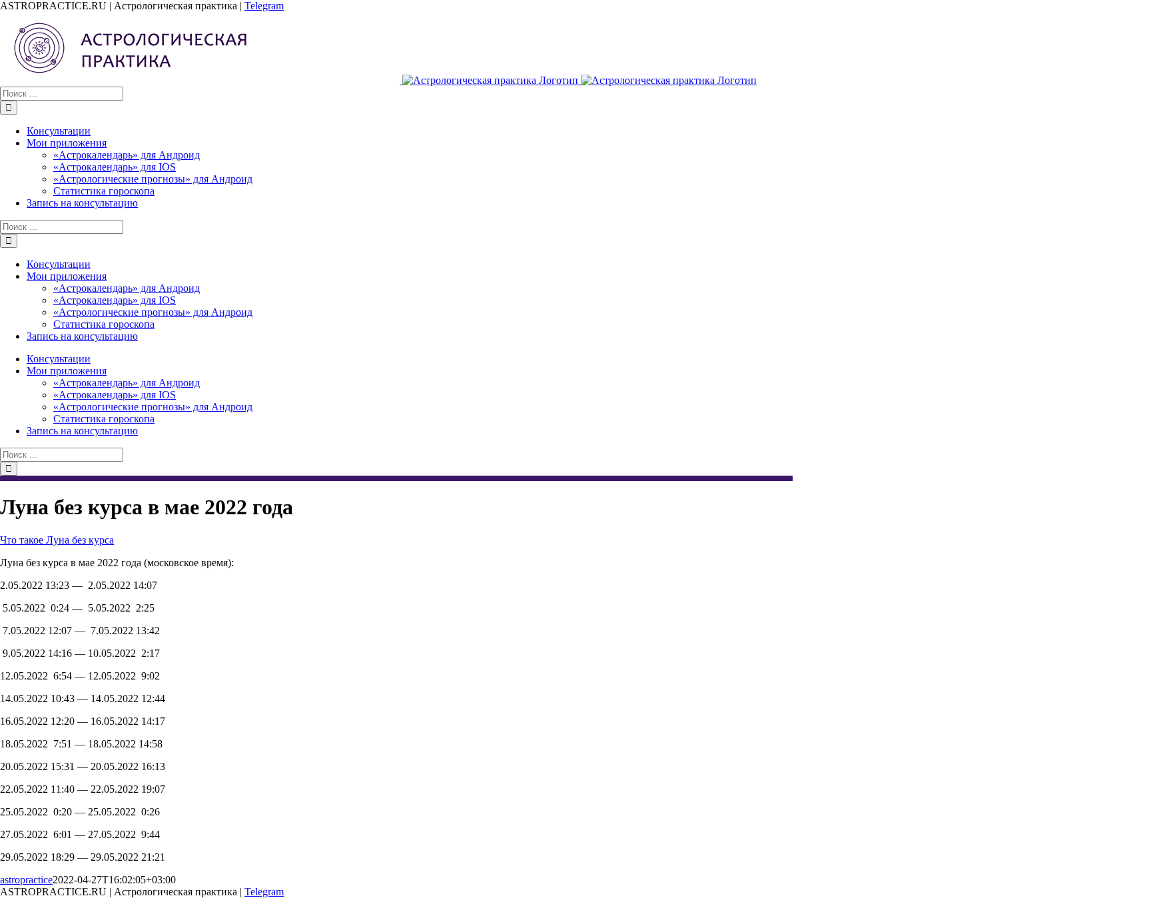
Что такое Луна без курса (57, 540)
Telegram (264, 5)
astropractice (26, 879)
